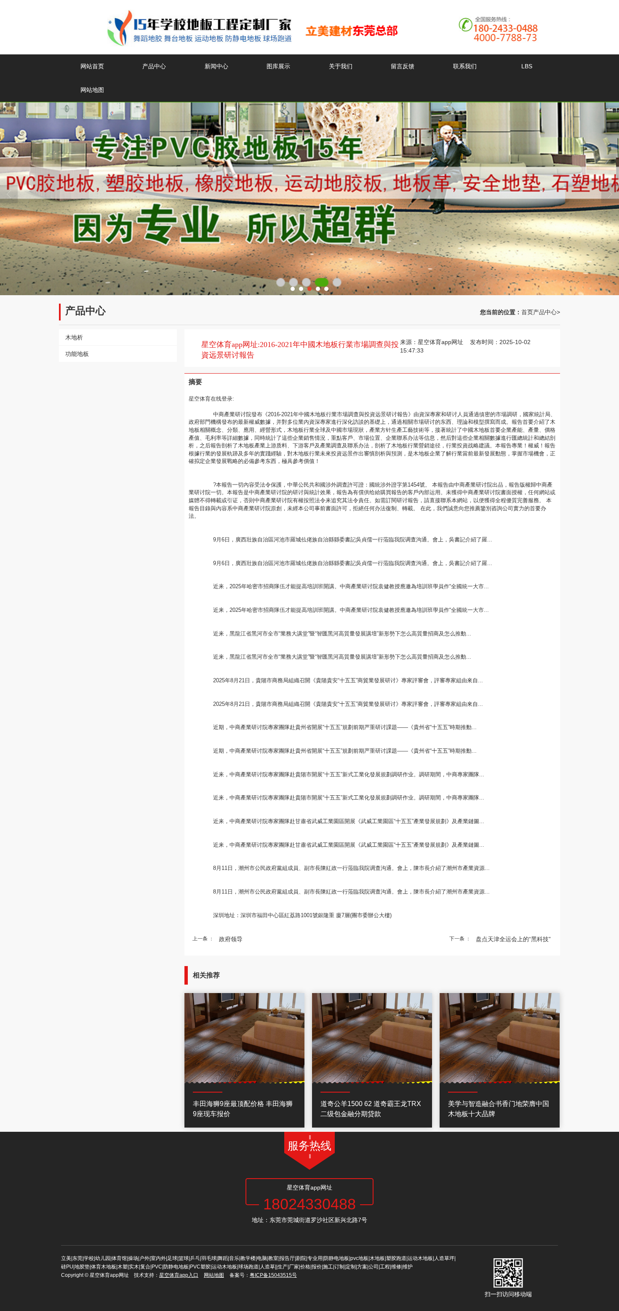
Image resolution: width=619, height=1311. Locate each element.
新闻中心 (216, 66)
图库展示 (278, 66)
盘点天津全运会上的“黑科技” (513, 939)
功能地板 (77, 353)
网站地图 (92, 89)
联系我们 (465, 66)
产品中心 (154, 66)
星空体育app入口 (178, 1275)
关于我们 (340, 66)
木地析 (74, 337)
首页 (527, 312)
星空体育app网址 (440, 342)
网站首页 (92, 66)
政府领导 (231, 939)
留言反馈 (402, 66)
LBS (526, 66)
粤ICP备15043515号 (273, 1275)
